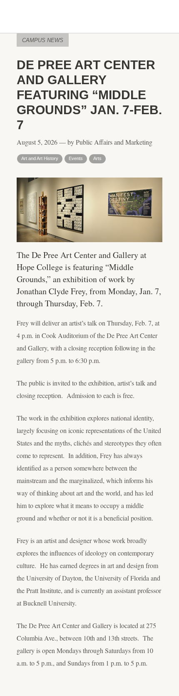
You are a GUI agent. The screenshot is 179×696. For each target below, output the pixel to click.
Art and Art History (39, 158)
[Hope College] (89, 17)
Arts (97, 158)
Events (76, 158)
